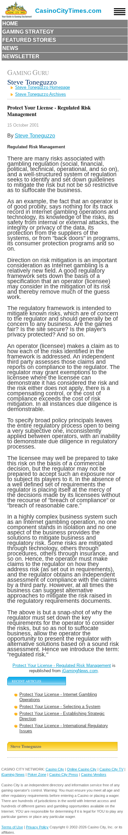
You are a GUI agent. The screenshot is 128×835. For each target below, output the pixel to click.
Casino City (55, 769)
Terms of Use (12, 827)
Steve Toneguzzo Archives (40, 94)
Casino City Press (63, 774)
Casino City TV (111, 769)
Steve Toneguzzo (35, 135)
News (10, 48)
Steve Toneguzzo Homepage (42, 87)
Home (10, 23)
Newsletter (20, 56)
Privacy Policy (37, 827)
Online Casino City (81, 769)
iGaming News (13, 774)
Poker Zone (37, 774)
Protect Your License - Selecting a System (59, 706)
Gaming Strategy (28, 32)
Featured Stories (29, 40)
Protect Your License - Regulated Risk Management (61, 665)
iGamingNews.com (80, 670)
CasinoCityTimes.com (68, 10)
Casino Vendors (93, 774)
